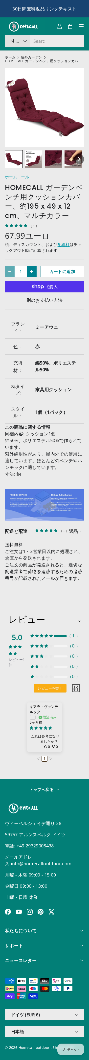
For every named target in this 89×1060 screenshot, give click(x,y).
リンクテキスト (61, 9)
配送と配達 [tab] (16, 531)
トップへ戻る (42, 789)
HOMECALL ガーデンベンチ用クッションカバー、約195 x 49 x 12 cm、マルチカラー (44, 61)
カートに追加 (62, 271)
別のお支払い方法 (44, 300)
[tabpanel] (44, 561)
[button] (70, 26)
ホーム (10, 57)
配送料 (64, 244)
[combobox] (44, 41)
